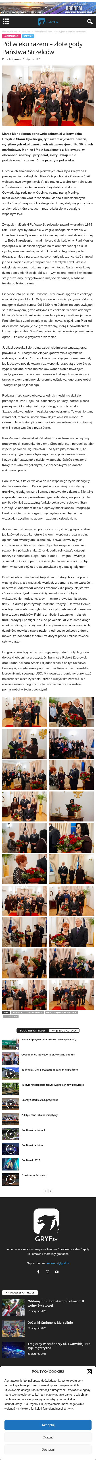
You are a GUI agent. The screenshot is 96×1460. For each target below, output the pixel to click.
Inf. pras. (14, 59)
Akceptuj (48, 1425)
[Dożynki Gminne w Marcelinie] (13, 1328)
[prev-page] (45, 1190)
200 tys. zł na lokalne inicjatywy (39, 1115)
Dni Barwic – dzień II (33, 1130)
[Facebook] (39, 1272)
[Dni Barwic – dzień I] (10, 1149)
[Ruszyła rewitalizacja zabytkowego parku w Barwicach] (10, 1089)
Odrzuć (48, 1437)
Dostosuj (48, 1449)
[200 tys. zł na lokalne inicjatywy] (10, 1119)
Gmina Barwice (34, 1012)
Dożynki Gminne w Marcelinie (50, 1322)
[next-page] (50, 1190)
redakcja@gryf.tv (58, 1263)
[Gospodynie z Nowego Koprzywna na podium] (10, 1058)
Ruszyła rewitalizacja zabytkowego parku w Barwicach (52, 1084)
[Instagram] (48, 1272)
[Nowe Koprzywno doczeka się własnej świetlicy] (10, 1043)
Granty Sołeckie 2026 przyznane (39, 1099)
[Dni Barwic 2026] (10, 1164)
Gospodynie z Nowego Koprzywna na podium (48, 1054)
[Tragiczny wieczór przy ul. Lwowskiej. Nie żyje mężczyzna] (13, 1350)
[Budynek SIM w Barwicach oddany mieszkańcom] (10, 1073)
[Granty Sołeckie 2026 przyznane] (10, 1104)
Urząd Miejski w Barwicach (61, 1012)
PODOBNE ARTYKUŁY (33, 1030)
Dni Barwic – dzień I (32, 1145)
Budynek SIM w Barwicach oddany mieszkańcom (49, 1069)
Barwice (26, 31)
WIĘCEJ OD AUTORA (64, 1030)
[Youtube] (57, 1272)
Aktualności (11, 36)
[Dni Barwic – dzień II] (10, 1134)
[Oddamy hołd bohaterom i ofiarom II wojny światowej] (13, 1307)
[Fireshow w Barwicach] (10, 1179)
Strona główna (9, 31)
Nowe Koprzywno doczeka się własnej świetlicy (48, 1039)
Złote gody (10, 1016)
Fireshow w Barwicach (34, 1175)
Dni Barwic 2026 (30, 1160)
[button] (89, 1371)
